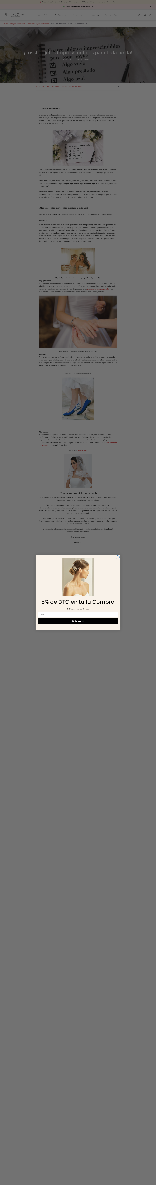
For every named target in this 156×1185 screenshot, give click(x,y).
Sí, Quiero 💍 (78, 621)
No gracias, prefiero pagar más (78, 627)
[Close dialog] (118, 557)
